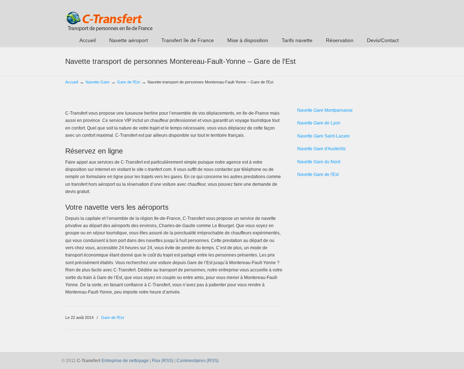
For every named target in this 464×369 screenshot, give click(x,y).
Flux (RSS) (162, 360)
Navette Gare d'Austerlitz (321, 148)
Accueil (71, 82)
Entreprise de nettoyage (125, 360)
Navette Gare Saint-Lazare (323, 136)
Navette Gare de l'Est (318, 174)
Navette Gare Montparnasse (325, 110)
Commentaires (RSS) (198, 360)
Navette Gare (97, 82)
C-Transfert (109, 16)
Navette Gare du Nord (318, 161)
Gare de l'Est (128, 82)
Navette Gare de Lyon (318, 123)
